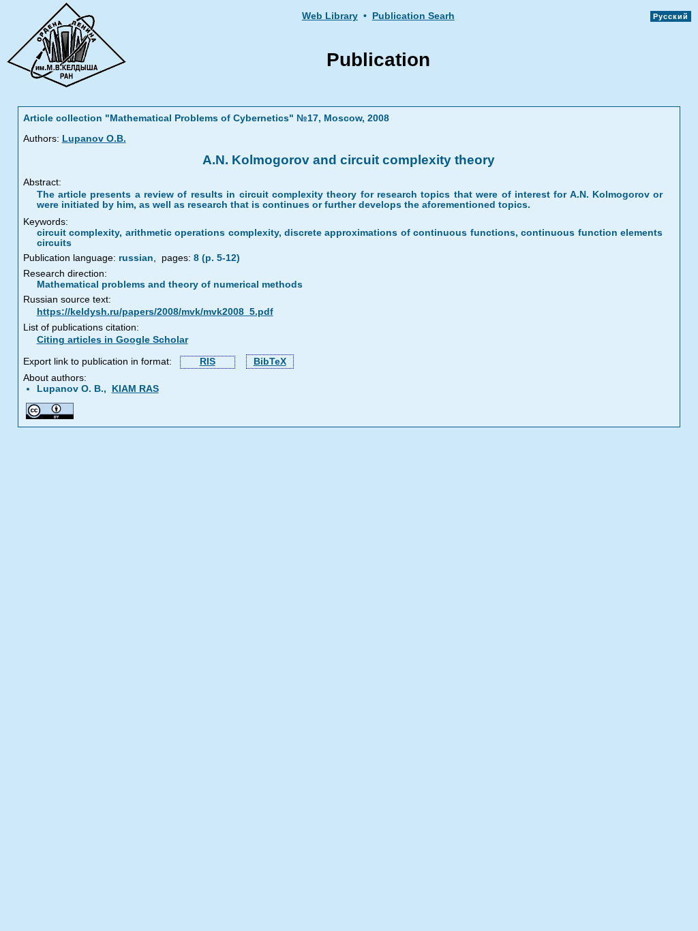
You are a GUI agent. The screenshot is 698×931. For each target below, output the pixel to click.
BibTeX (270, 361)
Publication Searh (413, 16)
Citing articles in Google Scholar (112, 340)
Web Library (330, 16)
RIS (207, 361)
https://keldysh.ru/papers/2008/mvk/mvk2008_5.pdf (155, 312)
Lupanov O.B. (94, 139)
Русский (670, 16)
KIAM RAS (135, 389)
